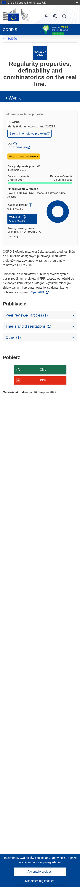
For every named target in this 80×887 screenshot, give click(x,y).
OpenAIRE (38, 292)
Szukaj (64, 16)
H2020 (12, 38)
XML (43, 369)
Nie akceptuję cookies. (40, 881)
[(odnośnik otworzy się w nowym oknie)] (15, 14)
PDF (43, 380)
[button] (55, 16)
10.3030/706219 (17, 147)
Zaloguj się (46, 16)
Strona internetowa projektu (28, 134)
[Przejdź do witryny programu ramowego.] (40, 53)
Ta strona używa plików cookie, (24, 857)
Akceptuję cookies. (40, 871)
